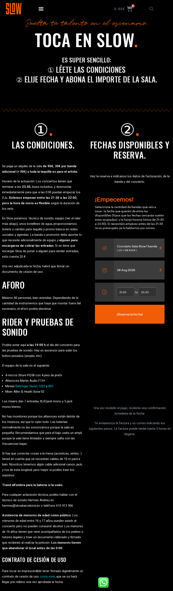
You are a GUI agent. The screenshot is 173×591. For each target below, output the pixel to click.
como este (47, 576)
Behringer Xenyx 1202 (30, 386)
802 (50, 386)
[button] (41, 9)
